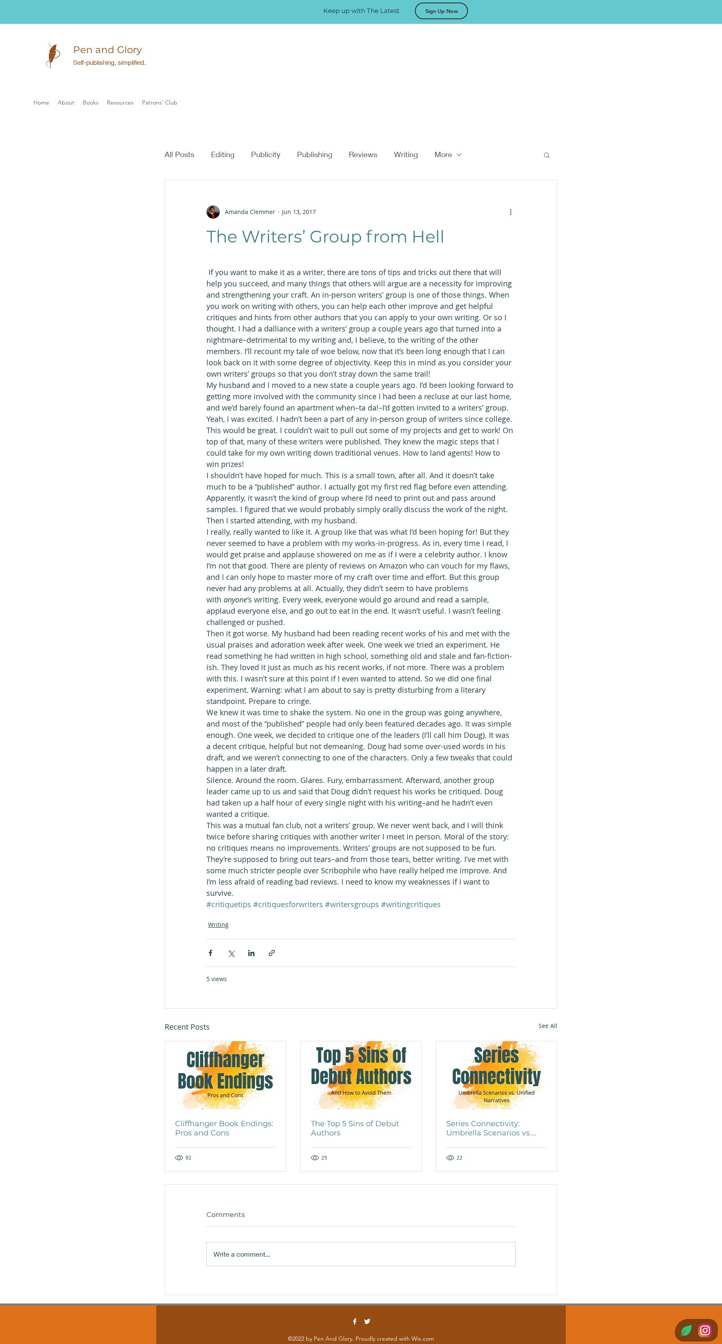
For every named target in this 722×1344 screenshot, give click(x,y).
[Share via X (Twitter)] (231, 953)
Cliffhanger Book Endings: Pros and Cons (224, 1128)
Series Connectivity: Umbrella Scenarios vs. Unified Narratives (488, 1128)
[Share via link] (272, 953)
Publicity (265, 154)
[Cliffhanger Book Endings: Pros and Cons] (225, 1075)
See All (548, 1026)
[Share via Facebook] (210, 953)
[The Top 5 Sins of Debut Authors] (361, 1075)
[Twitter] (367, 1321)
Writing (406, 154)
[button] (547, 154)
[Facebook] (355, 1321)
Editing (222, 154)
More (443, 154)
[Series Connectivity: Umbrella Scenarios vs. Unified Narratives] (496, 1075)
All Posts (179, 154)
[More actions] (511, 212)
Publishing (314, 154)
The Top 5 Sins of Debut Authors (355, 1128)
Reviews (363, 154)
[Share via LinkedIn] (251, 953)
